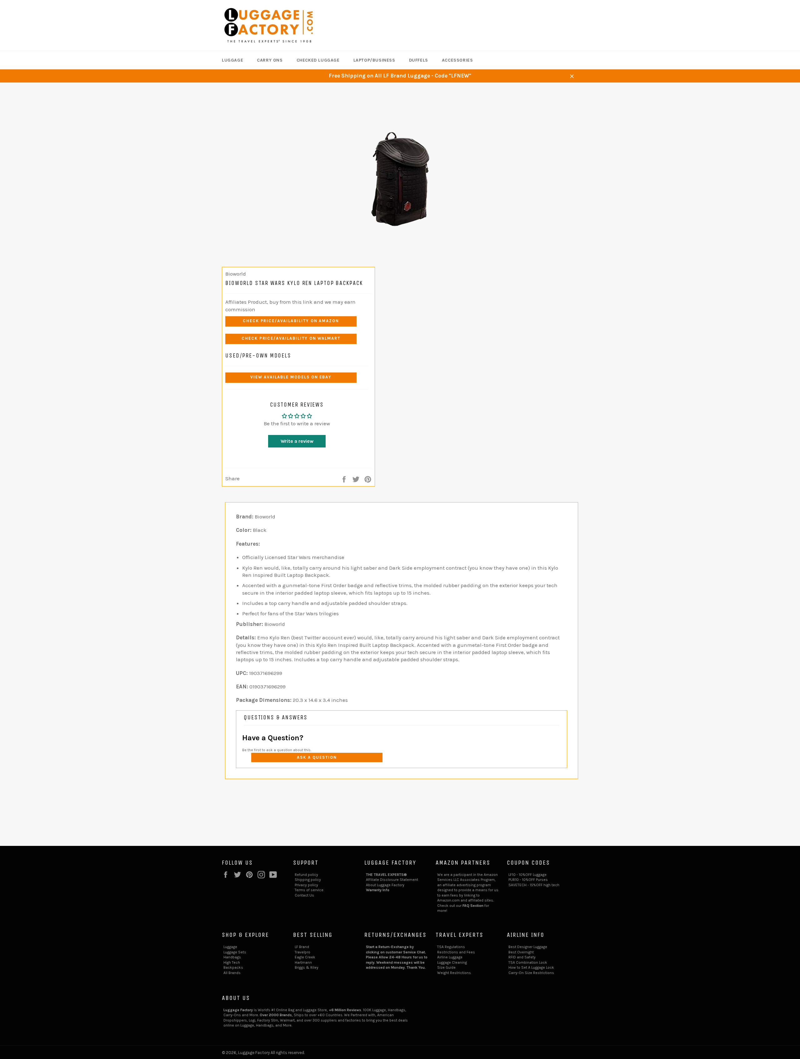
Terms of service (309, 890)
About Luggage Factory (385, 885)
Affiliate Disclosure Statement (392, 879)
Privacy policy (306, 885)
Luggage (232, 60)
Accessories (457, 60)
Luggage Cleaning (452, 962)
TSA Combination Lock (527, 962)
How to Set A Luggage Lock (531, 967)
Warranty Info (377, 890)
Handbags (232, 957)
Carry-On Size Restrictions (531, 973)
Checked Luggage (318, 60)
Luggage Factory (254, 1052)
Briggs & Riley (306, 967)
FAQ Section (472, 905)
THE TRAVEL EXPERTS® (386, 874)
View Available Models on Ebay (291, 377)
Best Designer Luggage (527, 947)
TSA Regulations (451, 947)
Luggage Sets (234, 952)
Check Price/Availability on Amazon (291, 320)
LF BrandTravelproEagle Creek (305, 952)
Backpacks (233, 967)
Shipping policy (308, 879)
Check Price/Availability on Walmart (291, 338)
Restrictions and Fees (456, 952)
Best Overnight (521, 952)
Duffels (418, 60)
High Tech (231, 962)
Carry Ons (269, 60)
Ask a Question (317, 757)
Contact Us (304, 895)
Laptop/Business (374, 60)
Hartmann (303, 962)
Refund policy (306, 874)
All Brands (232, 973)
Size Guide (446, 967)
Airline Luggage (449, 957)
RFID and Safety (522, 957)
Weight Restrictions (454, 973)
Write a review (297, 441)
